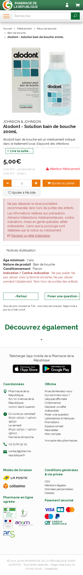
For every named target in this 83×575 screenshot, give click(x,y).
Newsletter (52, 430)
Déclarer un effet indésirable (30, 235)
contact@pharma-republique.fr (20, 453)
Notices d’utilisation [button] (21, 250)
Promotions (52, 422)
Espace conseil (54, 426)
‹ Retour (21, 296)
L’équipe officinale (56, 399)
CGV (47, 481)
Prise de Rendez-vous (58, 391)
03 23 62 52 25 (18, 444)
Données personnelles (59, 489)
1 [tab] (41, 339)
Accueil (7, 28)
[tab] (41, 250)
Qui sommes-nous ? (57, 395)
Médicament (24, 28)
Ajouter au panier (63, 183)
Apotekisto (51, 568)
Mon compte (53, 434)
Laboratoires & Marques (59, 418)
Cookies (49, 493)
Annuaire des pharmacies (61, 440)
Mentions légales (55, 485)
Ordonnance (53, 402)
